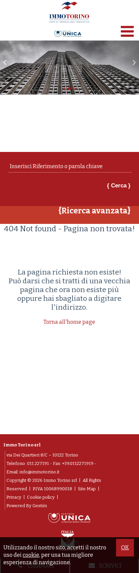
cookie (31, 555)
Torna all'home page (69, 322)
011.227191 (38, 463)
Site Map (87, 488)
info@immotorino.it (39, 471)
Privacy (13, 497)
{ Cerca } (119, 185)
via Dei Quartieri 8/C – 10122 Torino (42, 455)
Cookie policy (41, 497)
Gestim (39, 505)
